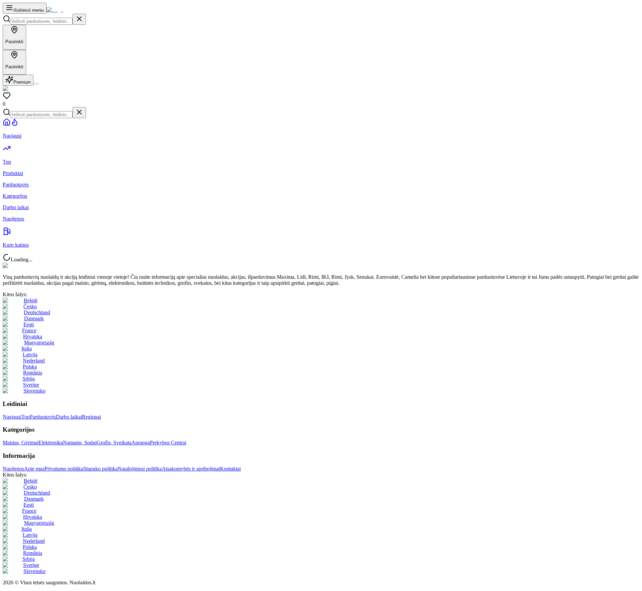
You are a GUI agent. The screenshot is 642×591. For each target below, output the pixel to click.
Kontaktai (230, 469)
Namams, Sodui (80, 442)
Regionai (91, 417)
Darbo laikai (69, 417)
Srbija (28, 379)
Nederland (34, 360)
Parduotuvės (43, 417)
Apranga (140, 442)
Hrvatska (32, 336)
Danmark (34, 318)
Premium (22, 82)
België (30, 300)
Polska (30, 366)
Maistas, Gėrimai (20, 442)
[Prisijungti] (36, 84)
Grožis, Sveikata (114, 442)
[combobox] (42, 21)
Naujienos (13, 469)
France (29, 330)
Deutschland (37, 312)
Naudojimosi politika (140, 469)
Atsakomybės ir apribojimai (191, 469)
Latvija (30, 354)
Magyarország (39, 342)
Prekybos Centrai (168, 442)
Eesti (28, 324)
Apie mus (34, 469)
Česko (30, 306)
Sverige (31, 385)
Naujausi (12, 417)
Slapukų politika (100, 469)
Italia (26, 348)
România (32, 372)
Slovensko (34, 391)
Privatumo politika (63, 469)
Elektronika (50, 442)
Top (25, 417)
